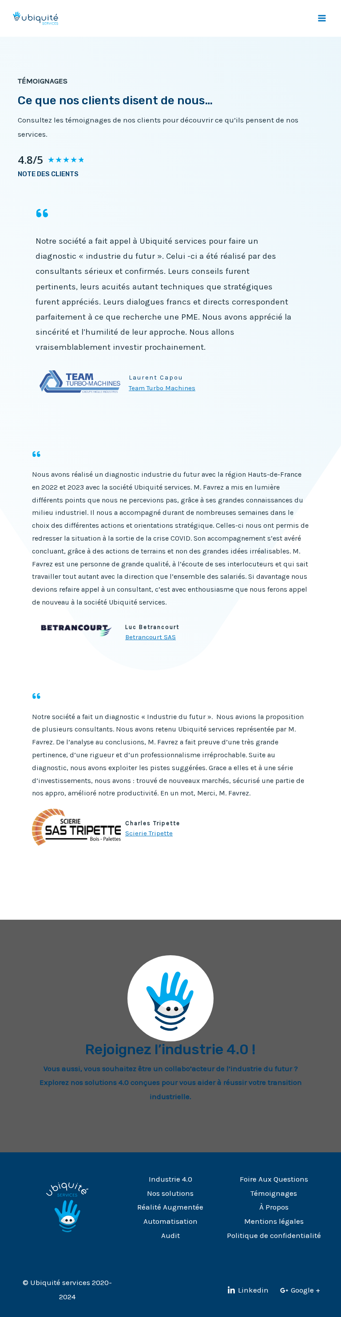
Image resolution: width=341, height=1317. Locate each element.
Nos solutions (170, 1193)
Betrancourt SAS (150, 637)
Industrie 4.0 (170, 1179)
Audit (170, 1235)
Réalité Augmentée (170, 1206)
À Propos (274, 1206)
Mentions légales (274, 1221)
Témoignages (273, 1193)
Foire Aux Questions (274, 1179)
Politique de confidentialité (274, 1235)
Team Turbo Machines (162, 388)
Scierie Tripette (149, 833)
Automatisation (170, 1221)
